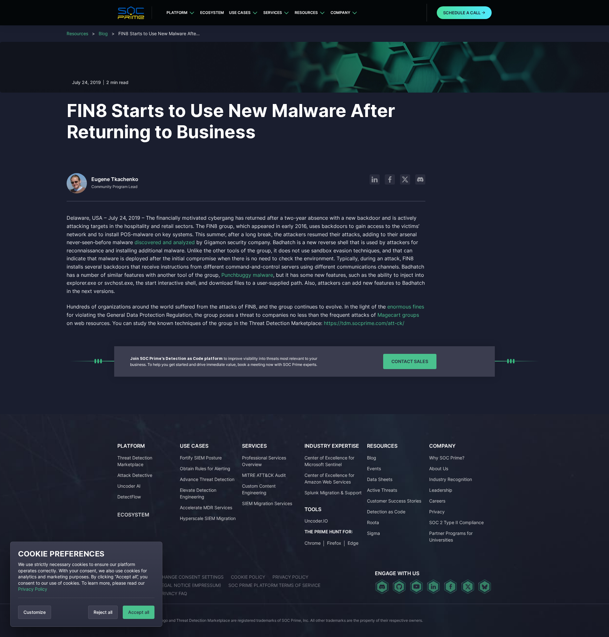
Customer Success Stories (394, 501)
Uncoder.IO (316, 520)
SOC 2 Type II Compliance (456, 522)
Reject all (103, 612)
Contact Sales (409, 361)
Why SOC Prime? (446, 457)
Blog (103, 33)
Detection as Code (386, 511)
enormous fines (405, 306)
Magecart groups (398, 315)
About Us (438, 468)
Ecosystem (212, 12)
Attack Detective (134, 475)
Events (374, 468)
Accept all (138, 612)
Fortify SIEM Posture (201, 457)
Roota (373, 522)
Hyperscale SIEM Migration (208, 518)
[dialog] (86, 584)
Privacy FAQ (173, 593)
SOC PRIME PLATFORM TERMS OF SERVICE (274, 585)
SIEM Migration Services (267, 503)
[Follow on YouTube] (416, 586)
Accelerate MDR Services (206, 507)
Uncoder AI (129, 486)
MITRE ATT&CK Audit (264, 475)
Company (340, 12)
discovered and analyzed (164, 242)
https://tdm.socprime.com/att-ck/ (364, 323)
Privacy (437, 511)
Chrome (312, 543)
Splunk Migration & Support (333, 492)
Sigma (373, 533)
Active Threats (382, 490)
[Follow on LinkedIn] (375, 179)
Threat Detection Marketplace (134, 461)
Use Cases (240, 12)
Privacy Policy (32, 589)
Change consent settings (191, 577)
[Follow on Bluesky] (485, 586)
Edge (353, 543)
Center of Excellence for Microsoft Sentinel (329, 461)
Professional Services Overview (264, 461)
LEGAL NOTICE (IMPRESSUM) (190, 585)
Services (272, 12)
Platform (177, 12)
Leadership (440, 490)
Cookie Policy (248, 577)
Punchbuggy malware (247, 275)
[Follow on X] (405, 179)
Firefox (334, 543)
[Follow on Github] (399, 586)
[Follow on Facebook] (390, 179)
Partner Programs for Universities (451, 536)
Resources (306, 12)
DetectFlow (129, 496)
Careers (437, 501)
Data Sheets (379, 479)
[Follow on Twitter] (468, 586)
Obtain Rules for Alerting (205, 468)
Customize (34, 612)
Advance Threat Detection (207, 479)
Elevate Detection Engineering (198, 493)
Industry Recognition (450, 479)
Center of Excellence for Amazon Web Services (329, 478)
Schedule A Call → (464, 12)
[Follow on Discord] (420, 179)
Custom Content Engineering (259, 489)
